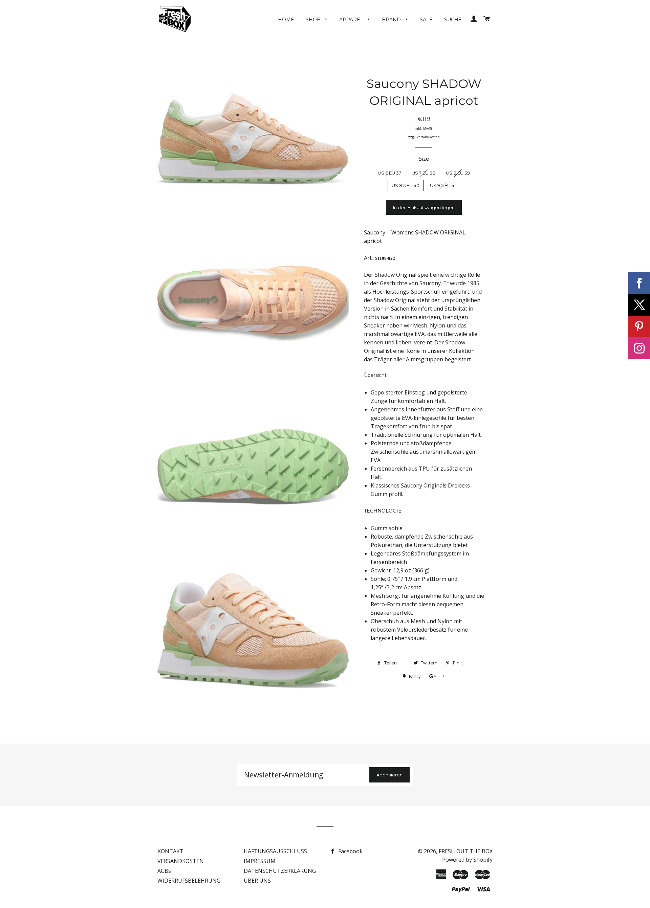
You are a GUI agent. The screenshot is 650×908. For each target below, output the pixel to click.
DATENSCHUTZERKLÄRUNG (280, 871)
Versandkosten (428, 137)
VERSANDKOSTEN (180, 861)
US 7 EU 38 (423, 173)
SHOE (314, 20)
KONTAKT (170, 851)
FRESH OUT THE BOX (466, 851)
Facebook (350, 851)
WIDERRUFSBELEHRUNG (188, 880)
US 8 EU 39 (458, 173)
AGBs (164, 871)
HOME (286, 20)
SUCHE (453, 20)
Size (424, 158)
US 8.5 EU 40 (405, 185)
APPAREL (352, 20)
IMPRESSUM (260, 861)
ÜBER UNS (257, 880)
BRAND (392, 20)
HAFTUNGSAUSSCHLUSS (275, 851)
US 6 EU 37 (389, 173)
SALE (426, 20)
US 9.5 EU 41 (443, 185)
